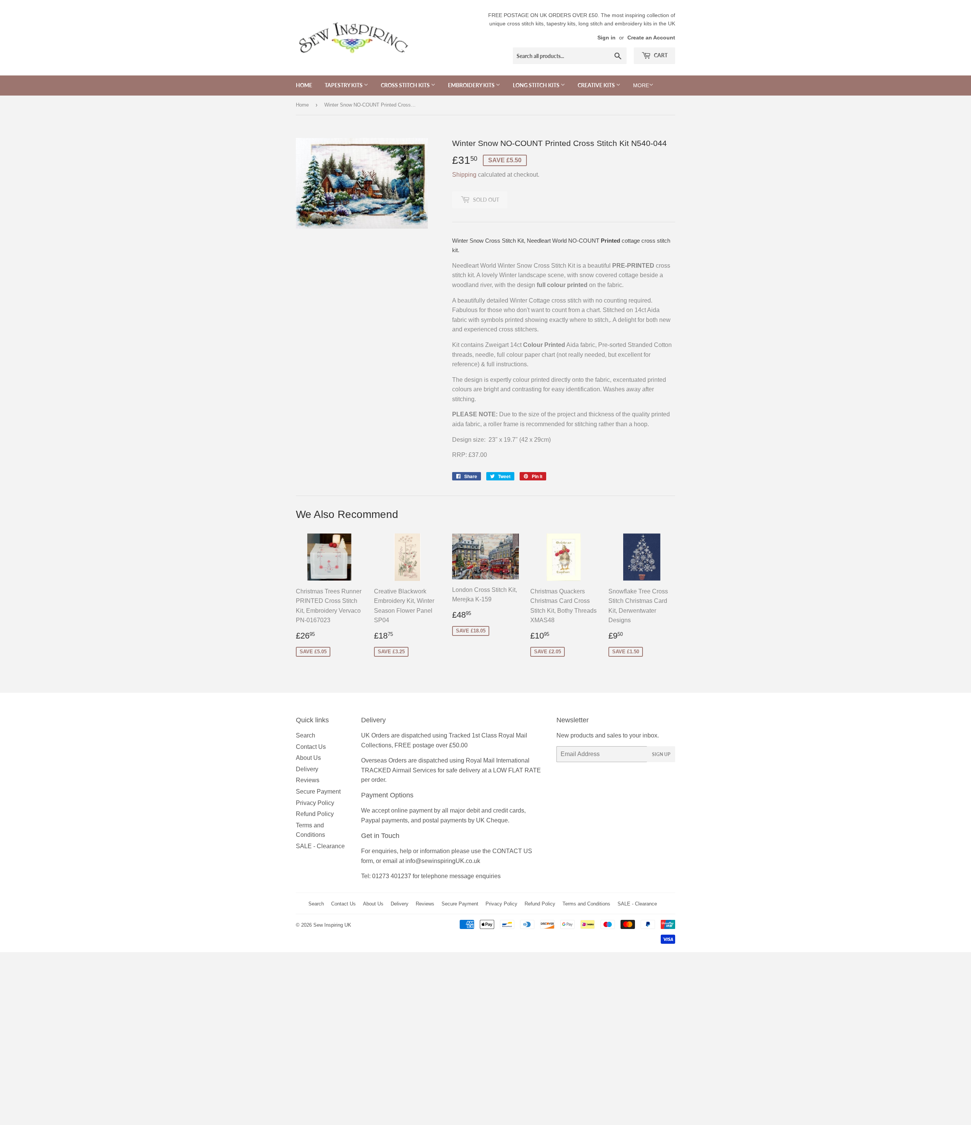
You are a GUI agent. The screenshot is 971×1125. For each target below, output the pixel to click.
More (641, 85)
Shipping (464, 174)
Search (305, 735)
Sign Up (661, 754)
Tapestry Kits (344, 85)
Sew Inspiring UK (332, 925)
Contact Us (311, 747)
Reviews (307, 780)
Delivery (307, 769)
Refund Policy (315, 814)
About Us (308, 758)
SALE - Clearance (320, 846)
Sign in (606, 38)
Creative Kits (597, 85)
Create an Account (651, 38)
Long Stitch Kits (537, 85)
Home (304, 85)
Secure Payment (318, 791)
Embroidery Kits (472, 85)
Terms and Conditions (586, 904)
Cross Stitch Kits (406, 85)
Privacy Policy (315, 803)
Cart (660, 55)
